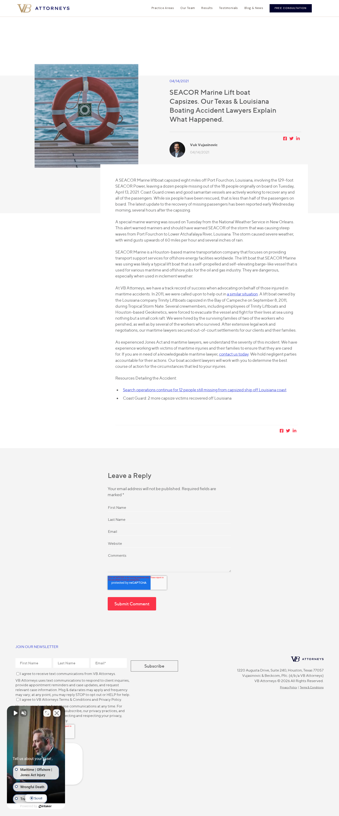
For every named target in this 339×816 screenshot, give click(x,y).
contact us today (234, 354)
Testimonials (228, 8)
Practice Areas (163, 8)
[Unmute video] (15, 713)
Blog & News (253, 8)
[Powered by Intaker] (45, 806)
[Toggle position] (47, 713)
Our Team (187, 8)
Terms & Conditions (75, 699)
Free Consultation (290, 8)
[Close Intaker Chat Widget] (56, 713)
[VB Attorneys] (43, 8)
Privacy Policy (110, 699)
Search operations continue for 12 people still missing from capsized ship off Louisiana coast (204, 389)
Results (207, 8)
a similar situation (242, 294)
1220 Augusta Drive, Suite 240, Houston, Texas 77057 (280, 670)
